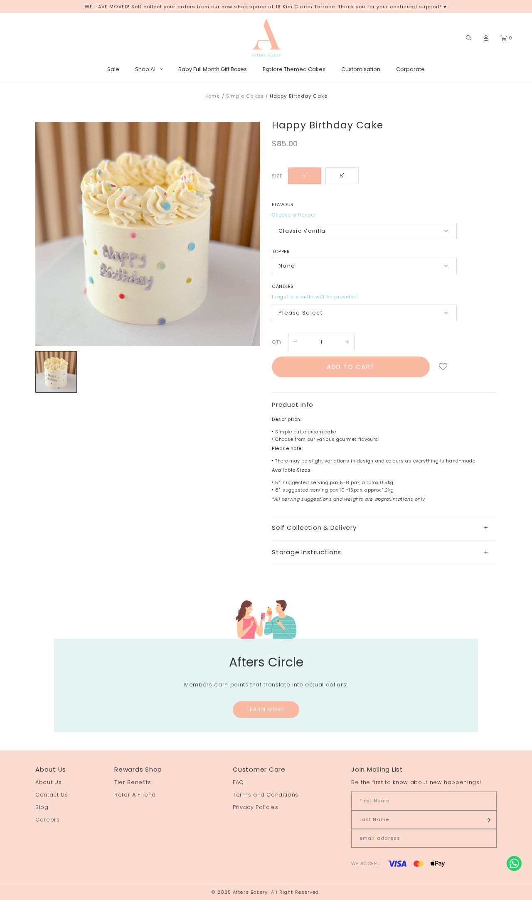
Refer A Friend (135, 795)
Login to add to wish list (443, 367)
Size (277, 175)
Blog (42, 807)
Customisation (360, 69)
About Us (48, 782)
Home (212, 96)
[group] (56, 372)
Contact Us (51, 795)
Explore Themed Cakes (294, 69)
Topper (281, 251)
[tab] (384, 528)
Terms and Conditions (265, 795)
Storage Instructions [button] (306, 552)
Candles (283, 286)
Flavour (283, 204)
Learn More (266, 709)
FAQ (238, 782)
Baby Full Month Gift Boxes (212, 69)
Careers (47, 820)
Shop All (146, 69)
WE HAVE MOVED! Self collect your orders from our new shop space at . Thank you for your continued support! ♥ (266, 6)
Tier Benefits (132, 782)
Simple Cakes (245, 96)
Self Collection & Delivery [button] (314, 527)
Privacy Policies (255, 807)
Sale (113, 69)
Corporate (410, 69)
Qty (277, 342)
